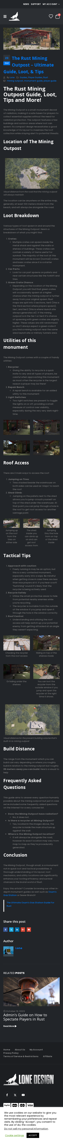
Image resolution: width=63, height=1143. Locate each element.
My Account (36, 1049)
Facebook (5, 929)
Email (29, 929)
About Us (20, 1049)
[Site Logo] (14, 16)
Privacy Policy (10, 1053)
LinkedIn (17, 929)
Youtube (23, 1095)
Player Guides (35, 77)
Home (6, 1049)
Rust (45, 77)
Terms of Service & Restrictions (20, 1056)
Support (36, 4)
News (26, 4)
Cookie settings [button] (14, 1135)
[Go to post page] (31, 991)
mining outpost (15, 80)
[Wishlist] (51, 16)
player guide (50, 80)
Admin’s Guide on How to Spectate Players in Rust (25, 1016)
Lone (12, 77)
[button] (6, 16)
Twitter (11, 929)
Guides (23, 77)
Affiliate (47, 1056)
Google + (23, 929)
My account (50, 4)
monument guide (33, 80)
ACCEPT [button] (33, 1135)
